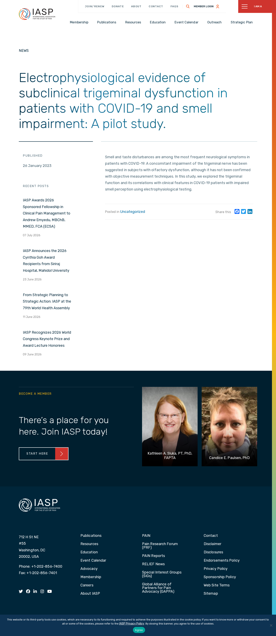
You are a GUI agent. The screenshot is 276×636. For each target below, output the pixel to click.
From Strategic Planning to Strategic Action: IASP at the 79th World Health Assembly (47, 301)
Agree (139, 630)
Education (89, 552)
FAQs (175, 6)
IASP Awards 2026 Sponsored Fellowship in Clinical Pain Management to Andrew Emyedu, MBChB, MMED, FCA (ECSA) (46, 213)
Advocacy (89, 569)
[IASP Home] (37, 14)
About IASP (90, 594)
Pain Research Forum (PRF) (160, 546)
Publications (90, 536)
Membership (90, 577)
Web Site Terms (217, 585)
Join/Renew (94, 6)
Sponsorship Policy (220, 577)
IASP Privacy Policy (131, 623)
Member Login (204, 6)
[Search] (188, 6)
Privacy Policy (216, 569)
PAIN (146, 536)
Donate (118, 6)
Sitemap (211, 594)
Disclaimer (212, 544)
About (136, 6)
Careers (86, 585)
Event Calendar (93, 561)
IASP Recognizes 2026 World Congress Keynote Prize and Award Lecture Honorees (47, 339)
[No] (271, 625)
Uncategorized (132, 211)
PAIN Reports (153, 556)
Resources (89, 544)
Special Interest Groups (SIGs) (161, 574)
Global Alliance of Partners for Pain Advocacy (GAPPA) (158, 588)
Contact (156, 6)
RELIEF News (153, 564)
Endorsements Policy (222, 561)
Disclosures (213, 552)
